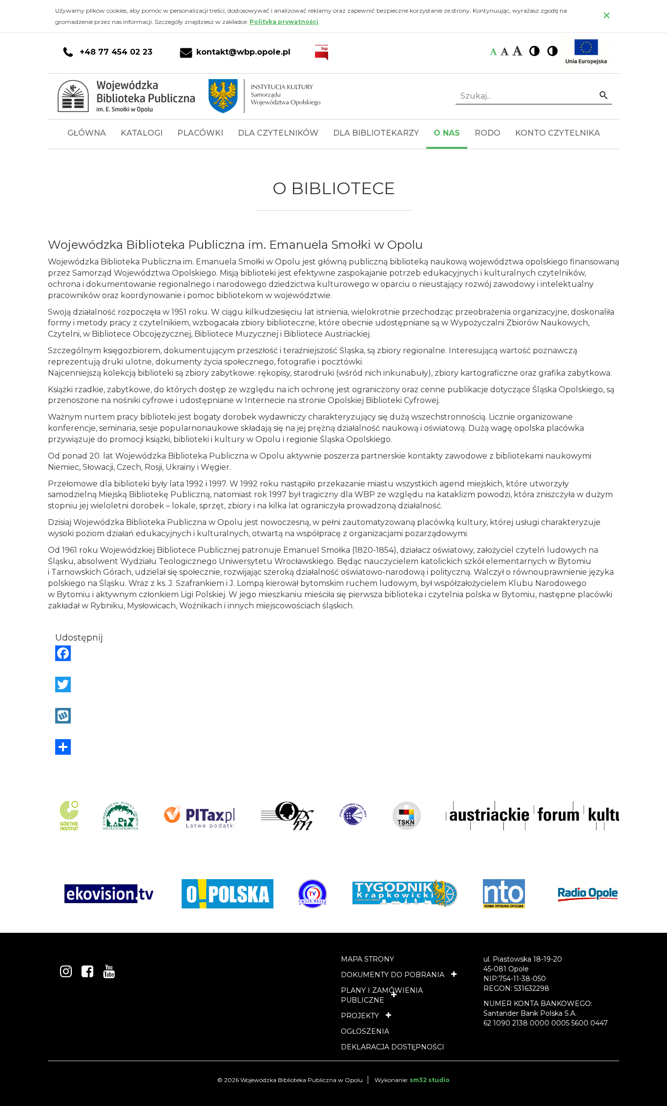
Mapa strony (367, 959)
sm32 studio (430, 1080)
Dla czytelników (278, 133)
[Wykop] (333, 716)
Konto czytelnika (557, 133)
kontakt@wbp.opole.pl (243, 52)
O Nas (447, 133)
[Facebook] (333, 653)
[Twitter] (333, 684)
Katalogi (142, 133)
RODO (487, 133)
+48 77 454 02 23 (116, 52)
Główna (86, 133)
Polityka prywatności (284, 21)
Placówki (200, 133)
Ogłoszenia (365, 1031)
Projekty (360, 1015)
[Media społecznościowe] (333, 747)
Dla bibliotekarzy (376, 133)
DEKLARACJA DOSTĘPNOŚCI (392, 1047)
